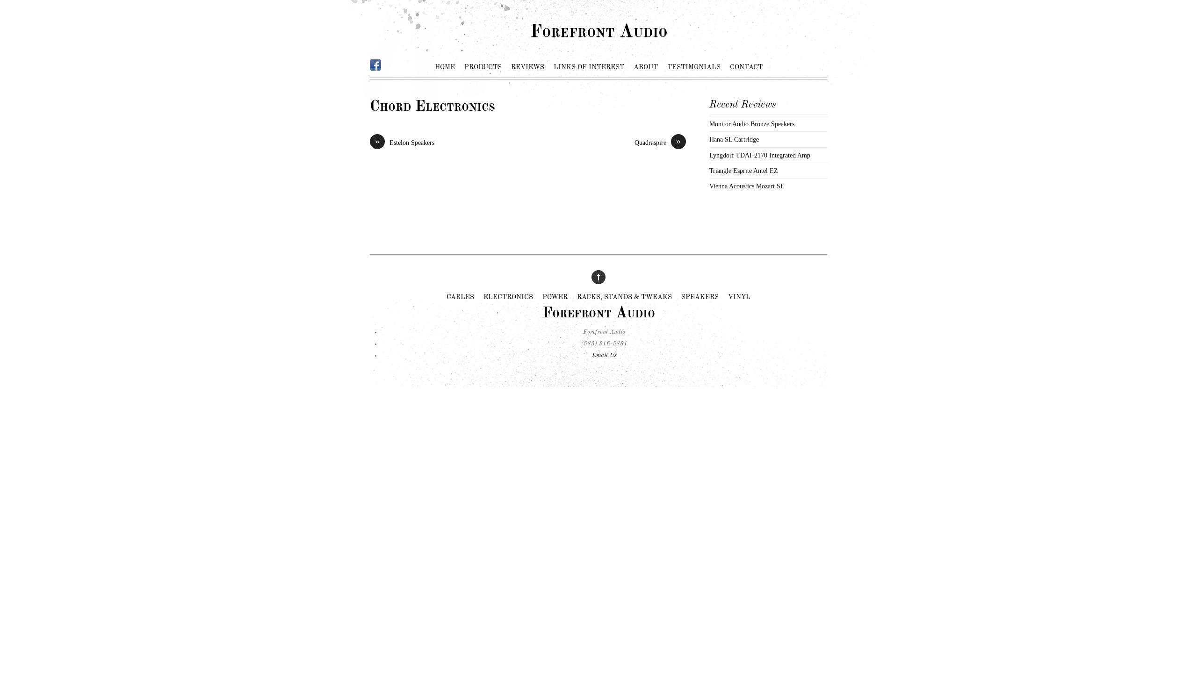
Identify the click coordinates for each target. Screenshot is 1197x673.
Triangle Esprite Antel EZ (743, 170)
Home (445, 67)
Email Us (604, 355)
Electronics (508, 297)
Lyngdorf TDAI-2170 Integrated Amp (759, 155)
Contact (746, 67)
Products (483, 67)
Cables (460, 297)
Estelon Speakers (404, 142)
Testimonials (694, 67)
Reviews (527, 67)
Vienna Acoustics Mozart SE (747, 186)
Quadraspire (658, 142)
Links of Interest (589, 67)
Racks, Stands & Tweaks (624, 297)
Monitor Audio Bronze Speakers (751, 124)
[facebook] (375, 65)
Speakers (700, 297)
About (646, 67)
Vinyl (739, 297)
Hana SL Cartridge (734, 139)
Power (555, 297)
